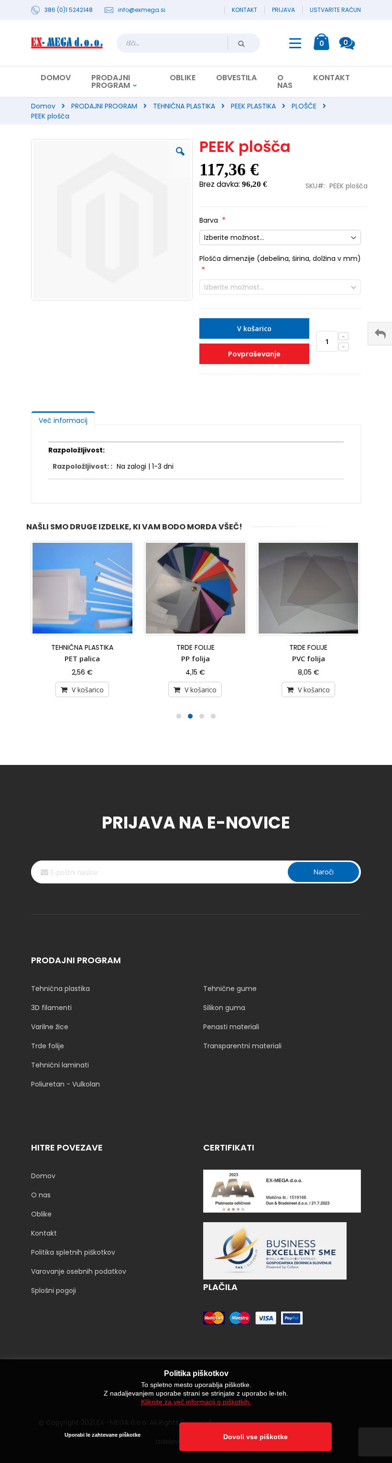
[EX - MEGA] (67, 43)
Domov (43, 106)
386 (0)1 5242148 (68, 10)
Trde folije (47, 1046)
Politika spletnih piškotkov (73, 1252)
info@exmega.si (141, 10)
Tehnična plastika (60, 988)
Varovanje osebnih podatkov (78, 1271)
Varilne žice (49, 1027)
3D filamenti (51, 1007)
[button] (180, 159)
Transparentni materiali (242, 1046)
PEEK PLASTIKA (253, 106)
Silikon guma (224, 1007)
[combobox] (188, 43)
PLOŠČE (304, 106)
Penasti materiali (231, 1027)
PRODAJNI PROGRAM (104, 106)
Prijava (283, 10)
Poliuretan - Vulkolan (65, 1084)
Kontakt (244, 10)
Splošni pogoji (53, 1290)
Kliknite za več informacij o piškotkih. (196, 1402)
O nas (41, 1195)
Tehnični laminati (60, 1065)
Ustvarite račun (335, 10)
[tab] (63, 418)
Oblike (41, 1214)
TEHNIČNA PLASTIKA (184, 106)
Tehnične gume (230, 988)
